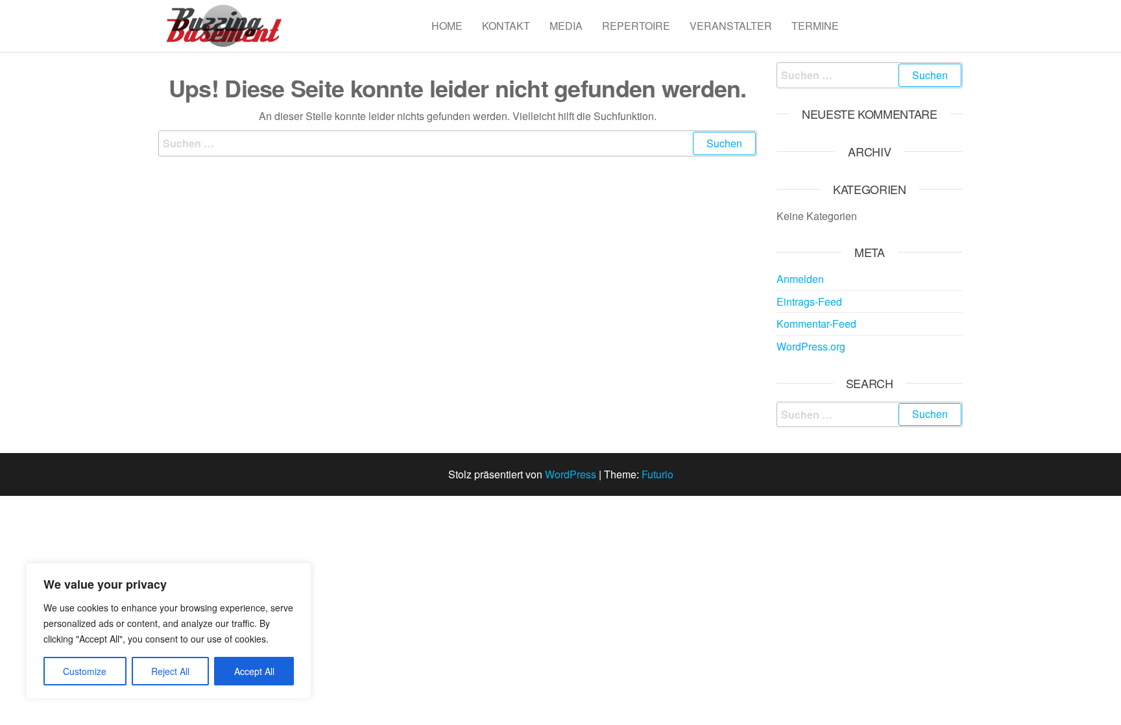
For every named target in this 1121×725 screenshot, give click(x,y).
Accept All (254, 671)
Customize (84, 671)
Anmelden (800, 278)
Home (447, 25)
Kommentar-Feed (816, 323)
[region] (168, 631)
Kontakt (506, 25)
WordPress (570, 474)
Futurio (657, 474)
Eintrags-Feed (809, 301)
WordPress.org (811, 346)
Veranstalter (731, 25)
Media (566, 25)
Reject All (170, 671)
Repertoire (636, 25)
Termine (815, 25)
